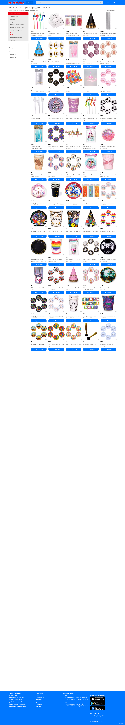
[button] (108, 2)
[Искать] (101, 2)
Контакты (38, 706)
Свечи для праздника (16, 30)
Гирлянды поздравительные (18, 24)
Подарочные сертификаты (16, 697)
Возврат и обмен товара (15, 699)
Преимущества (40, 697)
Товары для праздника (18, 10)
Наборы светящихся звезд (17, 27)
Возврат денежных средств (16, 701)
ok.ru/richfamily (94, 718)
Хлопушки (12, 19)
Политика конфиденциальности (17, 706)
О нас (37, 695)
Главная (10, 10)
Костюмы (12, 40)
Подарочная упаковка (16, 37)
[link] (16, 2)
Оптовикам (39, 704)
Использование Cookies (15, 702)
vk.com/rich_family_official (97, 715)
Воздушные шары (15, 22)
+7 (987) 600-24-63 (83, 706)
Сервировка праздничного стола (17, 33)
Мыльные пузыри (14, 16)
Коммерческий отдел (42, 701)
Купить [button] (39, 38)
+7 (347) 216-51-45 (70, 706)
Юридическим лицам (42, 702)
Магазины (38, 699)
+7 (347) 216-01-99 (70, 699)
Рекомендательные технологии (17, 704)
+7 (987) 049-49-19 (83, 699)
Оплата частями (13, 695)
